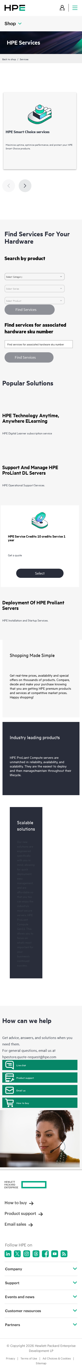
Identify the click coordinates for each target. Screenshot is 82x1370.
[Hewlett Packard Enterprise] (15, 7)
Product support (25, 1077)
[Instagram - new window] (26, 1253)
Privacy (10, 1358)
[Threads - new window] (36, 1253)
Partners (12, 1324)
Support (12, 1283)
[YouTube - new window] (54, 1253)
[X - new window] (17, 1253)
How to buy (22, 1103)
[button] (29, 357)
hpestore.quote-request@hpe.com (29, 1056)
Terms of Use (28, 1358)
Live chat (21, 1065)
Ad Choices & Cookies (57, 1358)
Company (13, 1269)
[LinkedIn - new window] (8, 1253)
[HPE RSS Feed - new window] (64, 1253)
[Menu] (74, 7)
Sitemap (41, 1363)
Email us (21, 1090)
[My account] (62, 7)
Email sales (15, 1224)
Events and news (19, 1297)
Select (40, 573)
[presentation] (25, 185)
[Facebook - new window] (45, 1253)
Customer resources (23, 1310)
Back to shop (9, 59)
